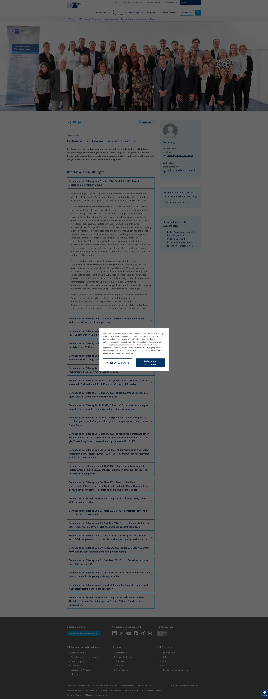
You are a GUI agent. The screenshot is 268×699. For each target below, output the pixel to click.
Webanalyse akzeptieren (150, 363)
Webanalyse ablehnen (117, 362)
